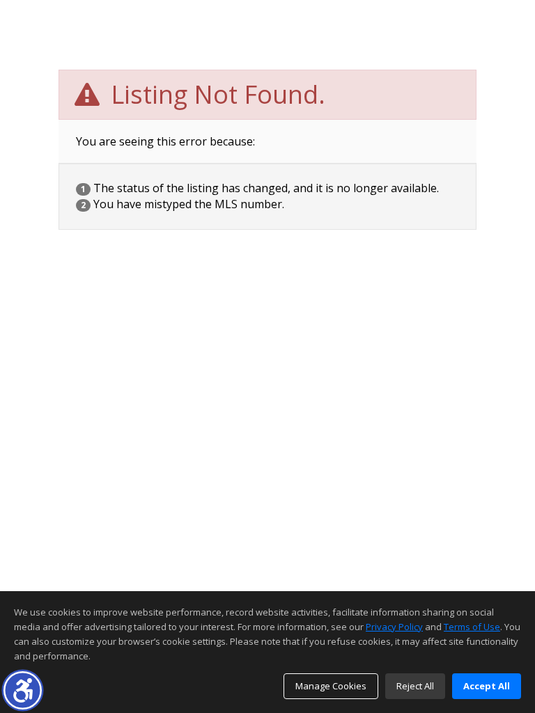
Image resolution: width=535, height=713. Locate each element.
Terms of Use (472, 626)
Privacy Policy (394, 626)
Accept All (486, 686)
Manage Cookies (330, 686)
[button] (22, 690)
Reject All (415, 686)
